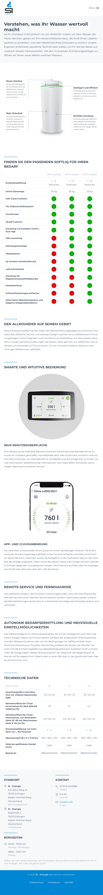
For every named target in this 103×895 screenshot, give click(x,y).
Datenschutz (37, 882)
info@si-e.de (66, 802)
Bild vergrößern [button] (53, 143)
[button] (94, 8)
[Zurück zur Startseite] (9, 8)
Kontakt (69, 882)
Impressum (54, 882)
